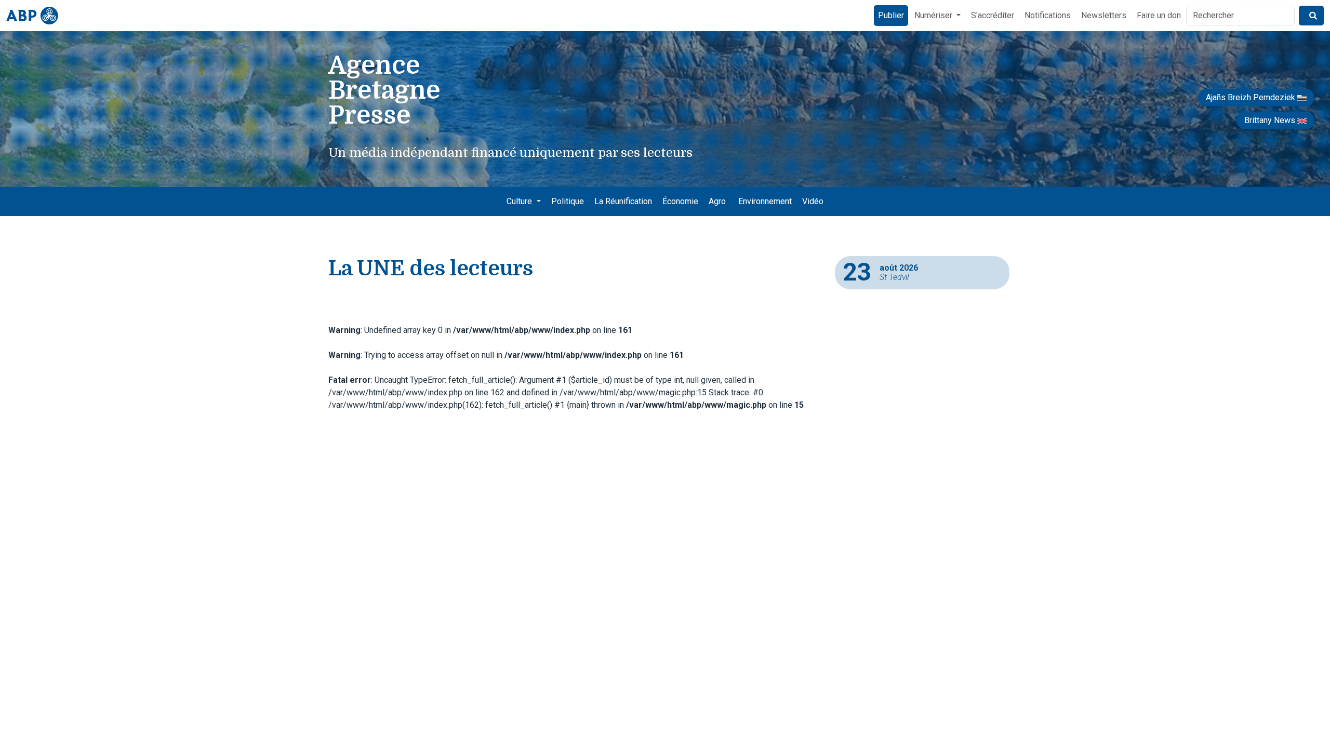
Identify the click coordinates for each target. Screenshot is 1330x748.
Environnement (765, 201)
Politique (567, 201)
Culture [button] (520, 201)
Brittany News (1270, 120)
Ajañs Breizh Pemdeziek (1251, 97)
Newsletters (1103, 15)
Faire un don (1159, 15)
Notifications (1048, 15)
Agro (717, 201)
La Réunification (623, 201)
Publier (891, 15)
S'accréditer (992, 15)
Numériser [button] (934, 15)
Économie (680, 201)
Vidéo (812, 201)
